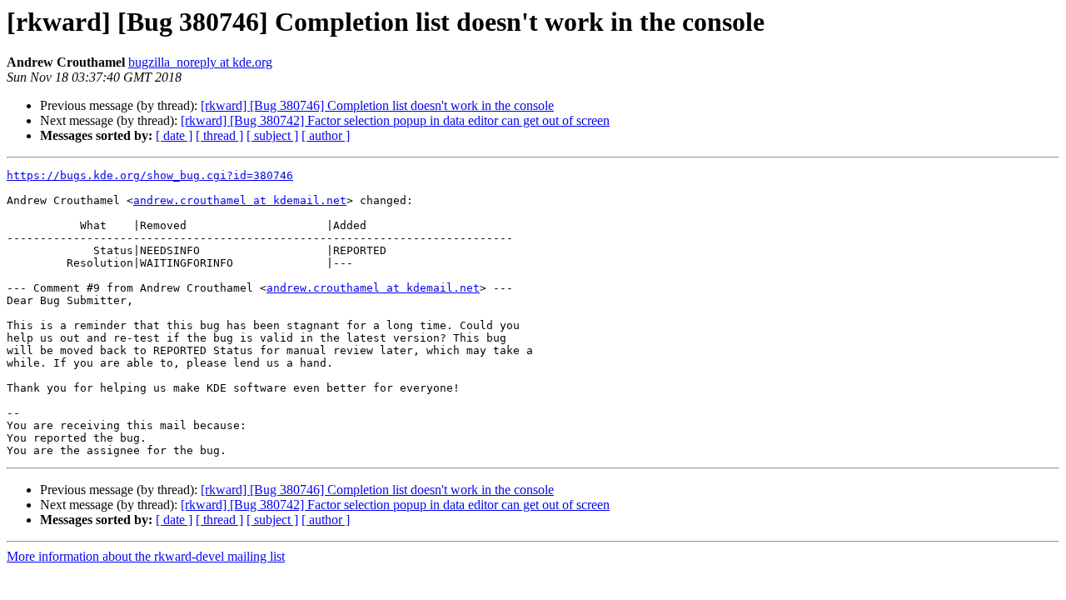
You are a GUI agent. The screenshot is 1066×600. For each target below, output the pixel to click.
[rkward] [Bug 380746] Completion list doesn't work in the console (377, 105)
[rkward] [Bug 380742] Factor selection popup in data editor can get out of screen (395, 120)
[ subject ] (272, 135)
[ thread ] (219, 135)
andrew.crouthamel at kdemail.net (239, 200)
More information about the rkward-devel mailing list (146, 556)
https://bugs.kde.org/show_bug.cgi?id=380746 (150, 175)
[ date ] (174, 135)
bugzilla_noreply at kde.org (200, 62)
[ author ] (325, 135)
